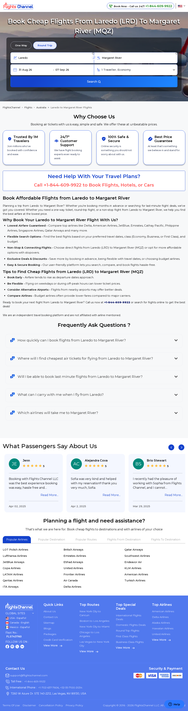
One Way (21, 45)
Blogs (47, 628)
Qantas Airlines (13, 580)
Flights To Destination (165, 539)
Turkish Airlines (134, 580)
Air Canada (71, 580)
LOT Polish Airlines (15, 549)
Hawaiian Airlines (162, 628)
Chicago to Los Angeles (89, 634)
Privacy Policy (74, 705)
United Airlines (73, 568)
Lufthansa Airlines (15, 556)
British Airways (73, 549)
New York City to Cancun (90, 613)
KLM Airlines (132, 568)
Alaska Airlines (161, 622)
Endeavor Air (133, 562)
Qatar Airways (133, 549)
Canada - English (19, 622)
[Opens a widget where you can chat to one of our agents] (174, 704)
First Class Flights (127, 636)
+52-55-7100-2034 (70, 687)
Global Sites (15, 613)
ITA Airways (11, 586)
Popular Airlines (16, 539)
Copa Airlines (12, 568)
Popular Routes (86, 539)
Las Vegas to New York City (94, 643)
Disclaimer (29, 705)
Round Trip (45, 45)
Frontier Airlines (74, 574)
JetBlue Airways (13, 562)
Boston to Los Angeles (94, 621)
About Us (50, 611)
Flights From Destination (124, 539)
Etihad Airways (73, 562)
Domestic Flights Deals (131, 625)
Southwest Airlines (137, 556)
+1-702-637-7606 (48, 687)
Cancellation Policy (51, 705)
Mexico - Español (19, 627)
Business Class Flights (130, 642)
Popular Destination (51, 539)
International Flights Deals (128, 617)
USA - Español (17, 618)
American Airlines (136, 574)
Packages (50, 634)
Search (92, 81)
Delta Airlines (72, 586)
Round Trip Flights (127, 630)
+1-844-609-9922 (62, 185)
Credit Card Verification (58, 639)
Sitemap (49, 622)
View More (51, 645)
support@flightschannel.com (29, 675)
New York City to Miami (94, 626)
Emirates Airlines (75, 556)
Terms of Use (11, 705)
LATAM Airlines (13, 574)
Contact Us (51, 617)
